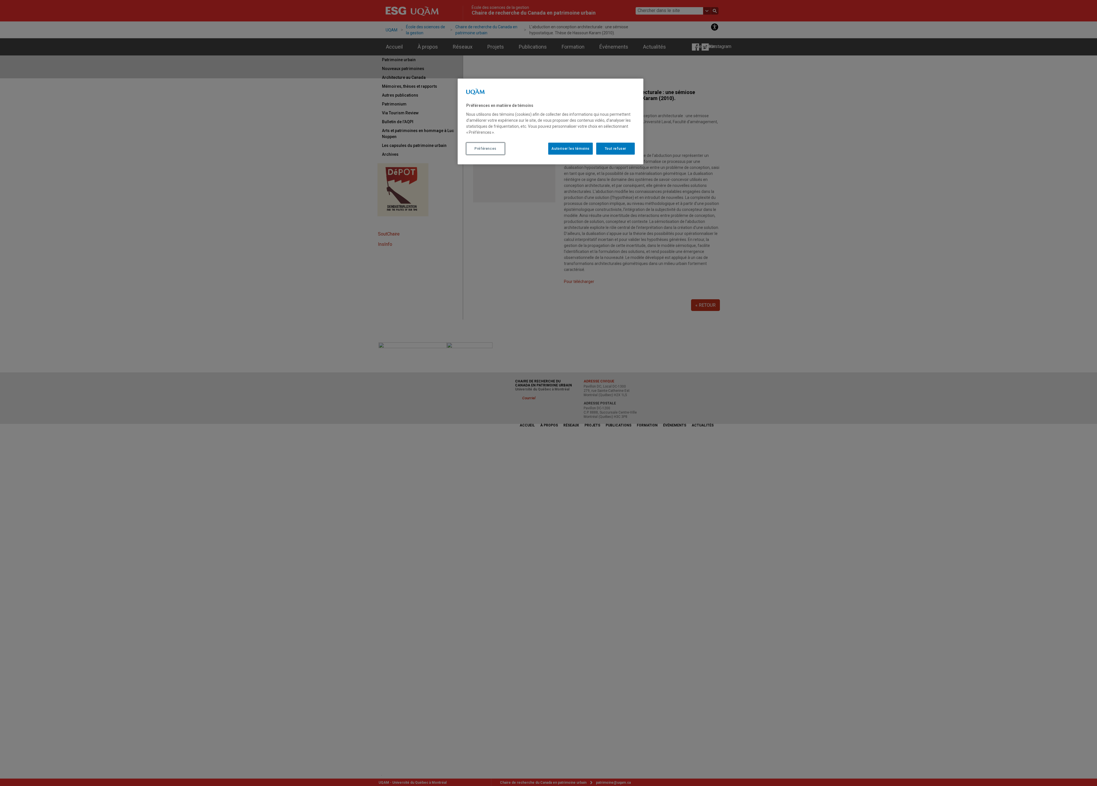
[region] (550, 121)
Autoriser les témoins (570, 149)
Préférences (486, 149)
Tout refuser (615, 149)
